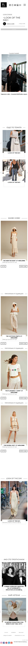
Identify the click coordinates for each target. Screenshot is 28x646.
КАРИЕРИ (13, 632)
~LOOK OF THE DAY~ (14, 153)
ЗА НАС (6, 632)
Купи (3, 266)
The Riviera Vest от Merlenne (14, 445)
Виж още (23, 266)
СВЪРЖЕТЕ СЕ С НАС (20, 635)
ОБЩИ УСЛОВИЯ (7, 635)
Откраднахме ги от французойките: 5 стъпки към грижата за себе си (14, 588)
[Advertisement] (14, 111)
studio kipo (25, 640)
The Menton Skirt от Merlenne (14, 260)
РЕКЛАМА (21, 632)
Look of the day (7, 14)
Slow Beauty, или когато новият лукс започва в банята (14, 624)
